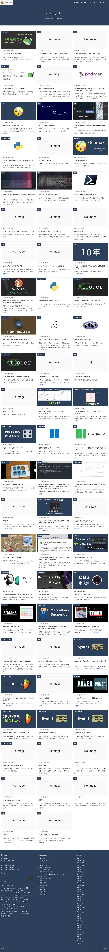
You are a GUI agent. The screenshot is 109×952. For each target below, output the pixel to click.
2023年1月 (80, 892)
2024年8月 (80, 869)
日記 (41, 883)
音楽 (41, 894)
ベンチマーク (22, 908)
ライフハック (44, 878)
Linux (23, 890)
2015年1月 (80, 943)
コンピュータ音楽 (45, 869)
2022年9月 (80, 896)
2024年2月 (80, 878)
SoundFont (5, 899)
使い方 (25, 911)
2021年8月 (80, 912)
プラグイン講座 (44, 872)
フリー (5, 909)
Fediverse (43, 860)
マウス (29, 908)
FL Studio (5, 890)
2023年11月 (80, 883)
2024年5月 (80, 874)
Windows (4, 902)
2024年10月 (80, 865)
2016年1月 (80, 934)
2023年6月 (80, 887)
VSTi (26, 899)
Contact (105, 2)
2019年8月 (80, 927)
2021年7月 (80, 914)
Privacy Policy (8, 867)
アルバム (23, 902)
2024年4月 (80, 876)
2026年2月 (80, 858)
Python (4, 897)
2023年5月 (80, 889)
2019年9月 (80, 925)
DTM (29, 888)
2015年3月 (80, 938)
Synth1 (19, 899)
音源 (10, 916)
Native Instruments (19, 892)
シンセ (12, 904)
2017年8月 (80, 930)
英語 (41, 889)
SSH (12, 899)
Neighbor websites (9, 865)
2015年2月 (80, 941)
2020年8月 (80, 918)
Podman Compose (7, 895)
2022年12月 (80, 894)
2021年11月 (80, 907)
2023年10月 (80, 885)
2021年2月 (80, 916)
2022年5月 (80, 901)
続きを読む (29, 59)
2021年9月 (80, 910)
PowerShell (27, 895)
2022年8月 (80, 898)
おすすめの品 (44, 867)
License (95, 2)
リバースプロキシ (16, 911)
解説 (4, 916)
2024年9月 (80, 867)
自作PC (42, 887)
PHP (29, 892)
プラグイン (14, 908)
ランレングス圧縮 (5, 911)
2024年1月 (80, 881)
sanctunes (14, 897)
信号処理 (5, 913)
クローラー (4, 904)
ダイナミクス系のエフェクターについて (14, 906)
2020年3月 (80, 923)
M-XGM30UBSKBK (6, 892)
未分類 (42, 885)
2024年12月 (80, 863)
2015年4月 (80, 936)
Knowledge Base (81, 2)
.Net (3, 885)
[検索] (30, 877)
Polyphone (18, 895)
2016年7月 (80, 932)
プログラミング (44, 876)
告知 (13, 913)
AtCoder (10, 885)
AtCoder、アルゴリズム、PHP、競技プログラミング (13, 888)
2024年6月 (80, 872)
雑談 (41, 892)
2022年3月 (80, 903)
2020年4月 (80, 921)
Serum (22, 897)
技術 (41, 881)
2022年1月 (80, 905)
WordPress (13, 902)
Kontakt (15, 890)
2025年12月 (80, 860)
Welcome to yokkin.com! (11, 869)
